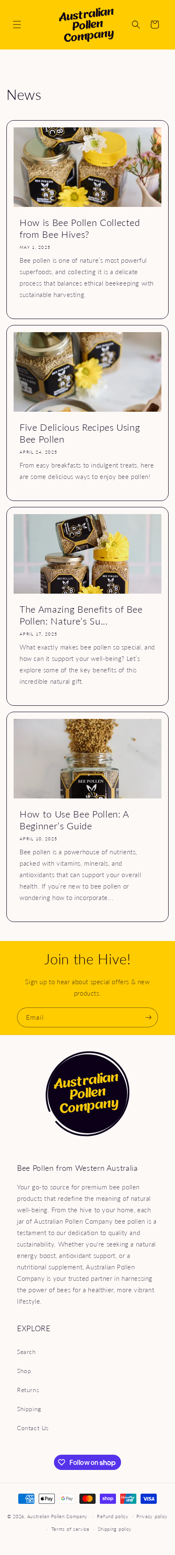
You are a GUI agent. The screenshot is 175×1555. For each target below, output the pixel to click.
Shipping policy (115, 1529)
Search (26, 1351)
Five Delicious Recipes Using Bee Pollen (80, 433)
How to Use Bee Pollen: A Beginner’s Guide (74, 819)
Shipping (29, 1408)
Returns (28, 1389)
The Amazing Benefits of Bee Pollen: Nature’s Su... (81, 615)
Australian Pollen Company (57, 1516)
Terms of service (70, 1529)
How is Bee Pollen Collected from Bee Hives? (80, 228)
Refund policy (112, 1516)
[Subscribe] (148, 1017)
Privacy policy (152, 1516)
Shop (24, 1370)
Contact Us (33, 1427)
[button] (17, 24)
